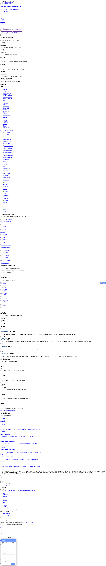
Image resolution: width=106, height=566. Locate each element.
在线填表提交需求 (11, 410)
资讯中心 (2, 25)
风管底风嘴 (5, 122)
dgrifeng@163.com (7, 515)
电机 (4, 125)
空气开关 (5, 121)
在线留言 (11, 2)
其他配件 (11, 130)
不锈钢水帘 (5, 103)
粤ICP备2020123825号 (28, 522)
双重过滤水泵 (6, 127)
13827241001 (3, 275)
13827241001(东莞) (4, 11)
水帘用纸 (5, 109)
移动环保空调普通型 (7, 97)
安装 (12, 32)
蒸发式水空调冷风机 (7, 95)
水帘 (18, 32)
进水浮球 (5, 124)
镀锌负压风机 (6, 106)
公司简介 (2, 27)
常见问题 (5, 505)
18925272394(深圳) (4, 15)
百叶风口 (5, 126)
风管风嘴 (5, 120)
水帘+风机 (2, 22)
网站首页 (2, 18)
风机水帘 (9, 32)
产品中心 (2, 19)
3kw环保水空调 (6, 94)
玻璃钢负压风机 (6, 115)
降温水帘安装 (6, 107)
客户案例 (2, 23)
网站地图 (7, 2)
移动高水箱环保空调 (7, 98)
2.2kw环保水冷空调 (7, 93)
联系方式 (2, 28)
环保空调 (2, 20)
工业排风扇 (5, 113)
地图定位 (7, 485)
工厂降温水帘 (6, 111)
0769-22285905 (3, 410)
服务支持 (2, 24)
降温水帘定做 (6, 108)
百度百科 (2, 485)
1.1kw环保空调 (6, 91)
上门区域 (2, 2)
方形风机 (5, 112)
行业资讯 (5, 506)
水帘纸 (4, 104)
